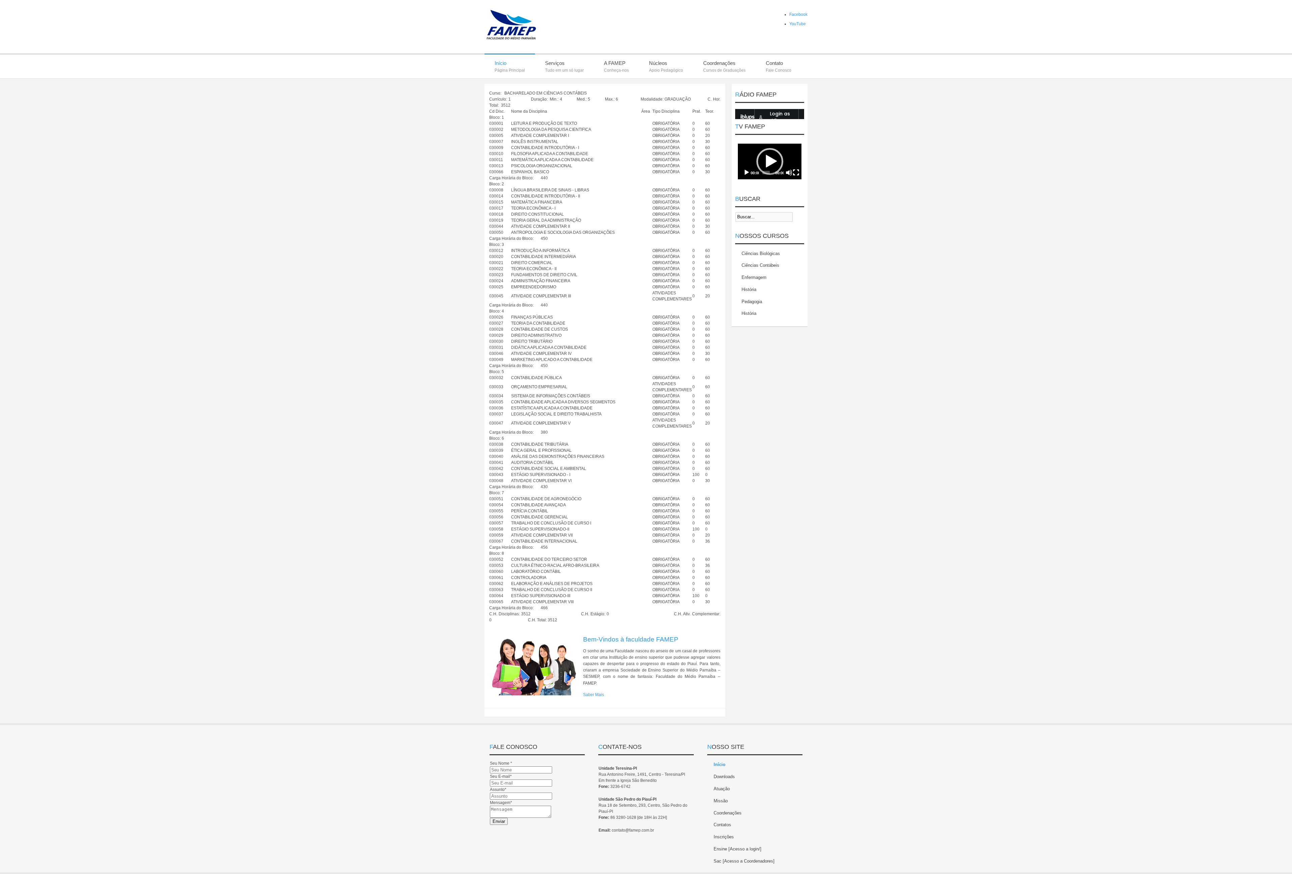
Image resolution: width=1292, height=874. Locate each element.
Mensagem (501, 802)
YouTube (797, 24)
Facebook (798, 14)
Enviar (499, 821)
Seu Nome (501, 763)
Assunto (498, 789)
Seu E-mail (501, 776)
